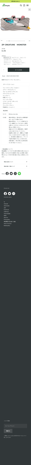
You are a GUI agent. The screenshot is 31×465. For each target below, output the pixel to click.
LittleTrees (6, 211)
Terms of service (7, 223)
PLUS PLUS (6, 209)
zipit (5, 207)
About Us (6, 217)
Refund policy (7, 225)
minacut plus (6, 205)
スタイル (4, 56)
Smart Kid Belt (7, 213)
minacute (6, 203)
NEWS (5, 215)
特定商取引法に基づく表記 (10, 221)
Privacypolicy (7, 219)
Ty (4, 201)
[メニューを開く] (27, 5)
